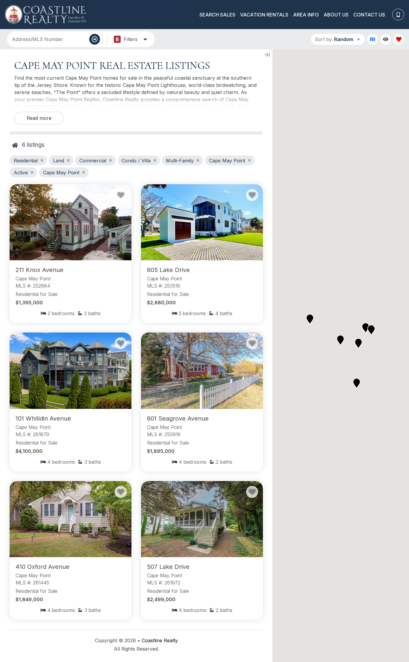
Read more (39, 118)
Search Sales (217, 15)
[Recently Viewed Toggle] (385, 39)
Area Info (306, 15)
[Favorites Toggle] (398, 39)
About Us (336, 15)
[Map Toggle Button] (372, 39)
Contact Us (369, 15)
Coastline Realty (160, 640)
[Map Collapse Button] (267, 54)
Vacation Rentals (264, 15)
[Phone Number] (398, 15)
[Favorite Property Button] (121, 195)
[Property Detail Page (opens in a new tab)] (70, 222)
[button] (310, 319)
